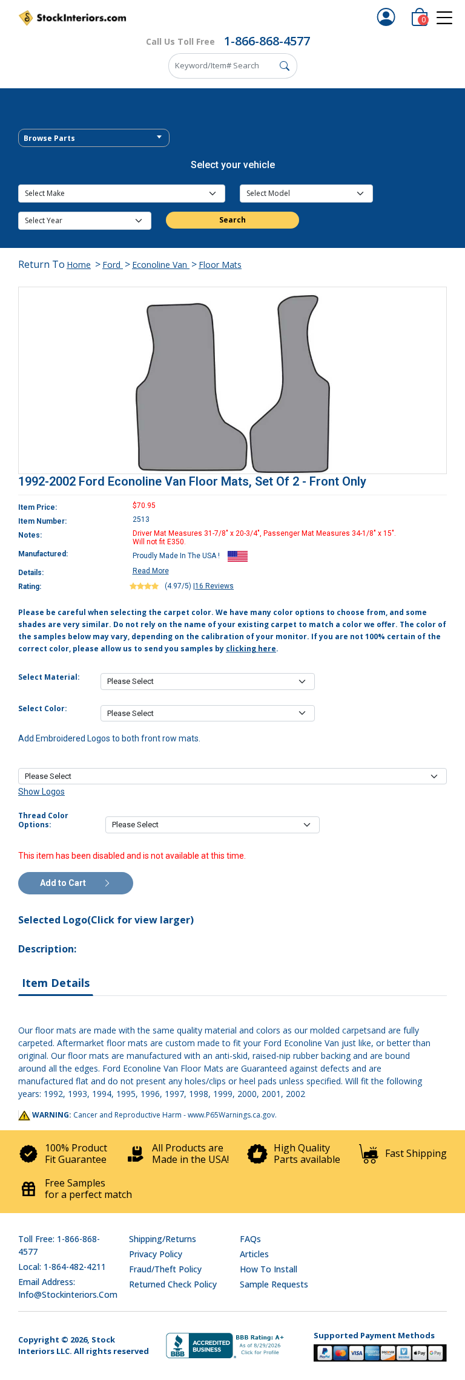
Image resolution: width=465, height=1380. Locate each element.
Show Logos (41, 791)
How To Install (268, 1269)
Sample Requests (274, 1284)
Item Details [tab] (56, 982)
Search (232, 220)
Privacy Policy (155, 1254)
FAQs (250, 1239)
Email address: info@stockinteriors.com (67, 1288)
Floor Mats (220, 264)
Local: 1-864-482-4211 (62, 1266)
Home (79, 264)
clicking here (251, 648)
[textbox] (94, 138)
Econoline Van (161, 264)
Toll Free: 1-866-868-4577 (59, 1245)
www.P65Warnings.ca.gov (231, 1115)
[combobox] (94, 138)
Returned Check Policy (173, 1284)
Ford (112, 264)
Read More (151, 571)
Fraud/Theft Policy (165, 1269)
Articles (254, 1254)
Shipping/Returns (162, 1239)
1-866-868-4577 (267, 41)
